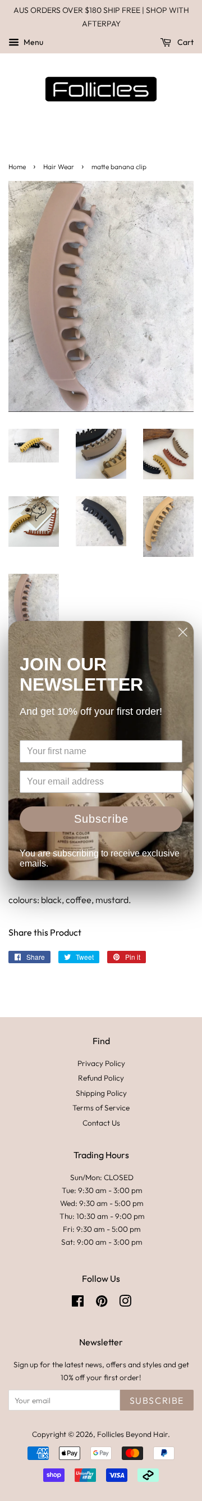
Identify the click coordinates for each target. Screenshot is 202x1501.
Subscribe (101, 819)
